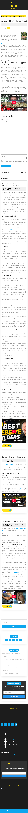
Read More (7, 446)
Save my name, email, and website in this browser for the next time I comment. (14, 162)
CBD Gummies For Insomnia (12, 521)
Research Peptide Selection (9, 665)
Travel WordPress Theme (8, 811)
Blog (10, 16)
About (14, 716)
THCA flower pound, (19, 86)
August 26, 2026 (7, 188)
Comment (4, 121)
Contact (14, 714)
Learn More (10, 229)
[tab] (12, 6)
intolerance (17, 572)
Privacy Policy (14, 718)
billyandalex (15, 23)
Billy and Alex (14, 2)
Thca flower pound (5, 44)
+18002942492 (14, 9)
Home (14, 712)
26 (6, 747)
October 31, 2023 (7, 524)
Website (3, 156)
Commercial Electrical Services (10, 673)
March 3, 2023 (6, 23)
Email (2, 149)
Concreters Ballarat (7, 464)
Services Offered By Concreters (13, 457)
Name (3, 141)
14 (11, 742)
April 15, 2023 (7, 460)
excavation (19, 488)
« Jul (14, 754)
